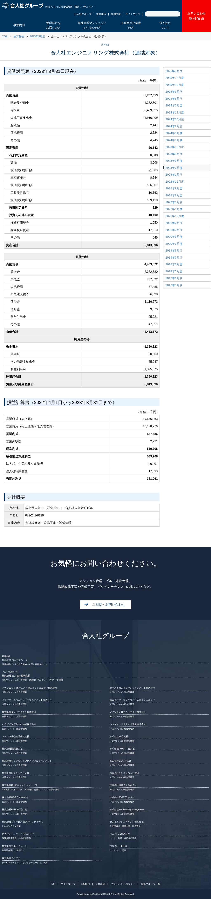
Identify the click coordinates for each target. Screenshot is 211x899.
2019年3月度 (173, 257)
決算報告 (101, 14)
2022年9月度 (173, 188)
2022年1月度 (173, 209)
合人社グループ (82, 14)
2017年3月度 (173, 285)
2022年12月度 (174, 181)
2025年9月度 (173, 91)
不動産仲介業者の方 (131, 25)
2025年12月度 (174, 77)
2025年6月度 (173, 98)
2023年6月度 (173, 160)
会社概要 (100, 884)
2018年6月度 (173, 264)
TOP (5, 36)
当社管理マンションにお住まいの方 (92, 25)
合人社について (165, 25)
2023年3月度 (37, 36)
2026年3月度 (173, 71)
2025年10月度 (174, 84)
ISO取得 (85, 884)
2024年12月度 (174, 112)
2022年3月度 (173, 202)
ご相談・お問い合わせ (108, 604)
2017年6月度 (173, 278)
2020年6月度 (173, 236)
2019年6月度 (173, 250)
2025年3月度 (173, 105)
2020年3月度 (173, 243)
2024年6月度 (173, 133)
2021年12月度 (174, 216)
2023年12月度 (174, 147)
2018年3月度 (173, 271)
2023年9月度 (173, 154)
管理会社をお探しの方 (53, 25)
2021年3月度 (173, 230)
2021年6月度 (173, 222)
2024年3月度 (173, 140)
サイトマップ (132, 14)
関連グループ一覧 (151, 884)
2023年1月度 (173, 174)
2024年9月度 (173, 126)
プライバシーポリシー (123, 884)
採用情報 (116, 14)
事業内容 (19, 25)
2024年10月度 (174, 119)
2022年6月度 (173, 195)
